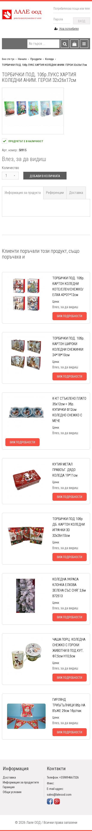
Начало (22, 59)
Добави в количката (45, 176)
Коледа (49, 59)
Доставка (76, 193)
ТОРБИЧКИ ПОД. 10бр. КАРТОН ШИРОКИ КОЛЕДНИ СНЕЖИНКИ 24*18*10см (68, 346)
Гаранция (9, 787)
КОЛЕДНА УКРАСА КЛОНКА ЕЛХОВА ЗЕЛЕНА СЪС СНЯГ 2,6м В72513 (69, 587)
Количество (10, 168)
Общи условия (12, 792)
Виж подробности (69, 316)
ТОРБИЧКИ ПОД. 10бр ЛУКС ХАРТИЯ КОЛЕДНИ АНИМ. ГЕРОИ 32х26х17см (44, 64)
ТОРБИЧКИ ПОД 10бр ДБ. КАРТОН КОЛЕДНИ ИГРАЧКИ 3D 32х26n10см (68, 527)
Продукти (36, 59)
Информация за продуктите (21, 782)
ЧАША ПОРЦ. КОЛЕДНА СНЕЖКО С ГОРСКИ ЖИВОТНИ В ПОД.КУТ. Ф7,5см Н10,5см (68, 647)
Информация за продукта (23, 193)
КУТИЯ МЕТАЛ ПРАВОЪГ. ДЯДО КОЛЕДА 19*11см (64, 469)
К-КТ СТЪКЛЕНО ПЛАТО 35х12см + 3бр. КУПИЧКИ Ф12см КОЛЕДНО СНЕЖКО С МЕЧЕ (69, 409)
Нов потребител (69, 28)
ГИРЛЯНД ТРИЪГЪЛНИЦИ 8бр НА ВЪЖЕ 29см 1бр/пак (68, 705)
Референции (55, 193)
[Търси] (65, 43)
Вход (81, 21)
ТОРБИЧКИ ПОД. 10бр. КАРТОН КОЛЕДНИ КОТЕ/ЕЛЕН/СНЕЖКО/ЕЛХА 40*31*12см (68, 286)
